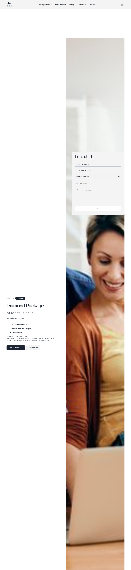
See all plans (33, 348)
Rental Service (60, 5)
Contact (92, 5)
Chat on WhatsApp (15, 348)
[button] (45, 5)
